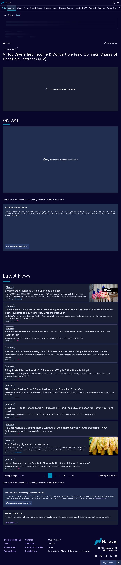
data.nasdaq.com (101, 498)
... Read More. (15, 215)
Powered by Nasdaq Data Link (18, 503)
